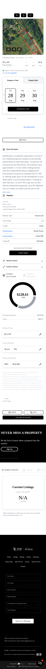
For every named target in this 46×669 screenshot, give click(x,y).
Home (9, 557)
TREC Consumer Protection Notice (16, 638)
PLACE (34, 650)
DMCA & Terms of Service (26, 666)
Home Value (9, 562)
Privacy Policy (11, 666)
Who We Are (19, 562)
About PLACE (36, 562)
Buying (22, 557)
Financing (36, 557)
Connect (23, 566)
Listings (15, 557)
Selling (28, 557)
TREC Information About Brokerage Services (19, 641)
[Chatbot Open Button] (40, 663)
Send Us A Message (23, 621)
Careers (27, 562)
